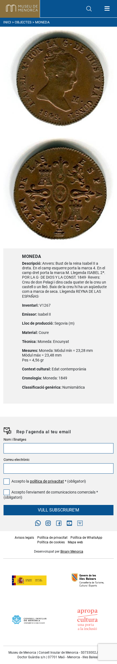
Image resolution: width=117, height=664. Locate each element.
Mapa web (75, 542)
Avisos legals (24, 538)
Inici (7, 22)
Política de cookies (51, 542)
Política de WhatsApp (86, 538)
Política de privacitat (52, 538)
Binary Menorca (71, 551)
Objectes (23, 22)
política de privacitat (47, 481)
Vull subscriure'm (58, 510)
